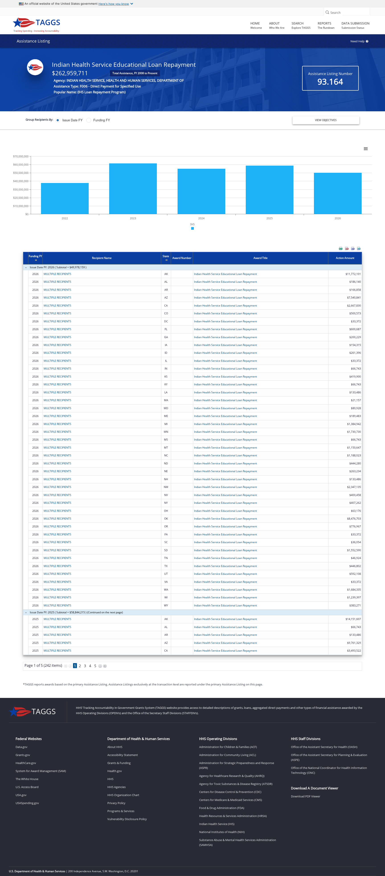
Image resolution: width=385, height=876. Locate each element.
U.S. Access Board (27, 787)
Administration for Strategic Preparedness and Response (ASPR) (236, 765)
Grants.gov (23, 755)
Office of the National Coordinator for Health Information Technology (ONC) (329, 770)
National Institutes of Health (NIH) (222, 832)
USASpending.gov (27, 803)
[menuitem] (340, 248)
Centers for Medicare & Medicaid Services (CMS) (230, 800)
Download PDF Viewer (305, 796)
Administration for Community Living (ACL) (227, 755)
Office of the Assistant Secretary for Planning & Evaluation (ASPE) (329, 757)
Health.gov (114, 771)
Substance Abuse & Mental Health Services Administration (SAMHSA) (237, 842)
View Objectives (326, 120)
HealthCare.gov (26, 763)
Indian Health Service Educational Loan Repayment (225, 274)
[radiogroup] (136, 120)
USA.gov (21, 795)
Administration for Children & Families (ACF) (228, 747)
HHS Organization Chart (123, 795)
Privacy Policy (116, 803)
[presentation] (192, 463)
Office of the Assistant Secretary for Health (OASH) (324, 747)
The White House (27, 779)
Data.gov (21, 747)
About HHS (114, 747)
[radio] (68, 120)
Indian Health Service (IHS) (216, 824)
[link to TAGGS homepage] (55, 23)
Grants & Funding (119, 763)
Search (335, 12)
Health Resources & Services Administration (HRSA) (233, 816)
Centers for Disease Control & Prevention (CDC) (230, 792)
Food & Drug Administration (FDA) (221, 808)
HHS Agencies (116, 787)
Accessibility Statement (122, 755)
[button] (327, 12)
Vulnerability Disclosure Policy (127, 819)
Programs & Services (120, 811)
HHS (110, 779)
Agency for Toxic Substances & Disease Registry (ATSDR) (235, 784)
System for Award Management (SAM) (41, 771)
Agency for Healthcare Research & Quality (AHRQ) (231, 776)
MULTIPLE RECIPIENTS (57, 274)
